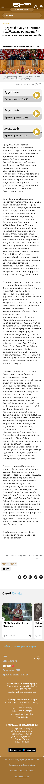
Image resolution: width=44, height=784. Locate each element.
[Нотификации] (36, 7)
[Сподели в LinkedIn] (30, 577)
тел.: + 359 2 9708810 (22, 708)
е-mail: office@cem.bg (22, 714)
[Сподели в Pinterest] (36, 577)
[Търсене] (39, 15)
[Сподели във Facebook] (20, 577)
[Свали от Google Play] (29, 750)
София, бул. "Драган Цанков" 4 (22, 686)
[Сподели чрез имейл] (41, 577)
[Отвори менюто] (3, 7)
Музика (6, 23)
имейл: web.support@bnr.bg (22, 692)
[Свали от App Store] (15, 750)
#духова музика (9, 564)
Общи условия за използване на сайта (22, 759)
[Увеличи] (36, 84)
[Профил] (41, 7)
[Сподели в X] (25, 577)
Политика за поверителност (22, 765)
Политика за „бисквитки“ (22, 770)
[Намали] (40, 84)
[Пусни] (37, 95)
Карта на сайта (22, 776)
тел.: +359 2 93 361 (22, 689)
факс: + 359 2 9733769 (22, 711)
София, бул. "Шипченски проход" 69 (22, 703)
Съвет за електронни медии (20, 646)
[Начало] (22, 5)
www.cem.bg (22, 717)
